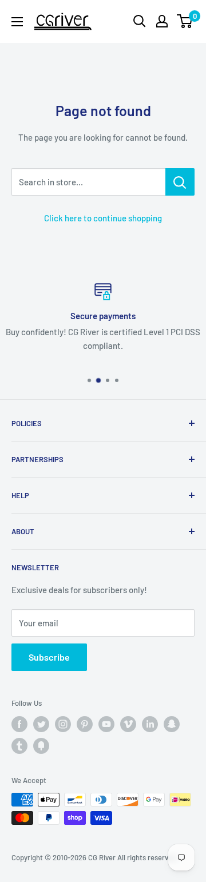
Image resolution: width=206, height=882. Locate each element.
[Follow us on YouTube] (106, 724)
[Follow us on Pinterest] (85, 724)
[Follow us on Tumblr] (19, 746)
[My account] (162, 21)
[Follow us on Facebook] (19, 724)
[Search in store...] (180, 182)
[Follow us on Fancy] (41, 746)
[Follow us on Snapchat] (172, 724)
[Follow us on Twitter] (41, 724)
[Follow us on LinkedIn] (150, 724)
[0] (185, 21)
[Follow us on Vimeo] (128, 724)
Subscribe (49, 656)
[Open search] (139, 21)
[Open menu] (17, 21)
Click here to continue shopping (103, 218)
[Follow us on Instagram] (63, 724)
